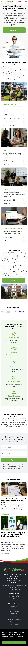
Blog (4, 240)
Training (14, 601)
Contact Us (13, 30)
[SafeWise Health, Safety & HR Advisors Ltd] (7, 1)
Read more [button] (6, 638)
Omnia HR (6, 164)
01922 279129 (19, 2)
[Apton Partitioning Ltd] (22, 311)
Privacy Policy (14, 622)
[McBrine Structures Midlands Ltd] (16, 311)
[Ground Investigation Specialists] (9, 311)
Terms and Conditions (14, 619)
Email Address (5, 452)
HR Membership (8, 161)
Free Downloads (8, 237)
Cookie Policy (14, 624)
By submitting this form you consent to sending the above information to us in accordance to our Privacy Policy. (13, 466)
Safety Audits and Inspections (12, 118)
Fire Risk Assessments (10, 122)
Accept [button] (14, 642)
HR (14, 598)
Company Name (6, 446)
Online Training (8, 203)
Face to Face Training (9, 200)
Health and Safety (14, 596)
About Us (12, 280)
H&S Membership (8, 115)
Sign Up (13, 460)
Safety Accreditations (9, 125)
